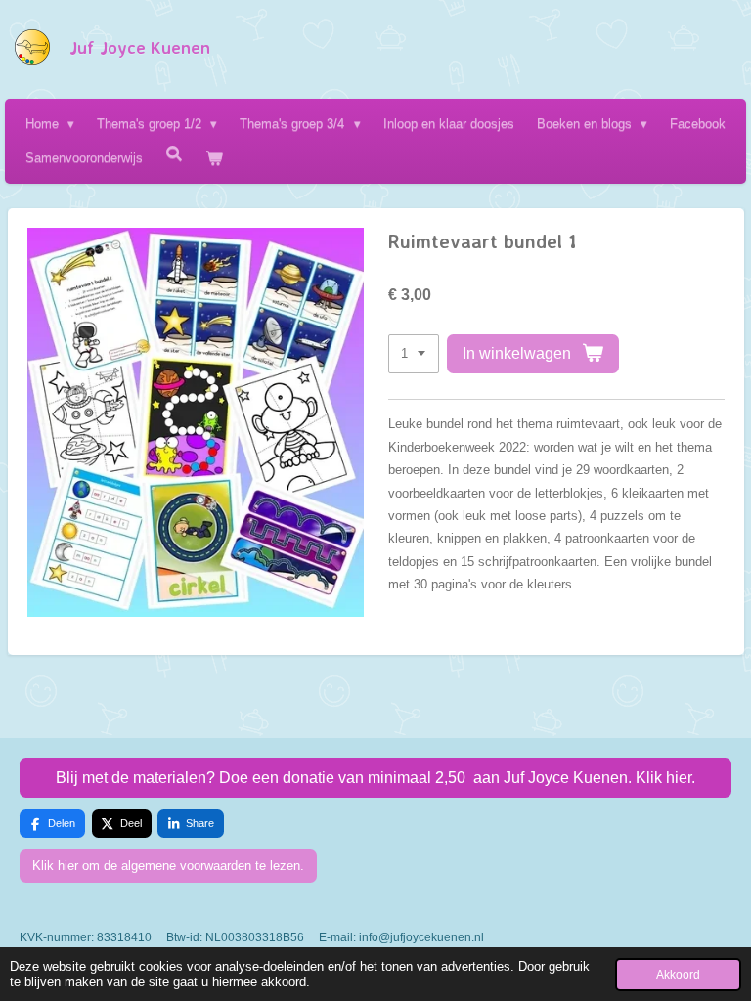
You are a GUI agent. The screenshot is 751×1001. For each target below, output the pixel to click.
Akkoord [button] (678, 974)
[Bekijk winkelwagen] (214, 158)
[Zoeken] (174, 154)
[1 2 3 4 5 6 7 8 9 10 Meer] (413, 354)
